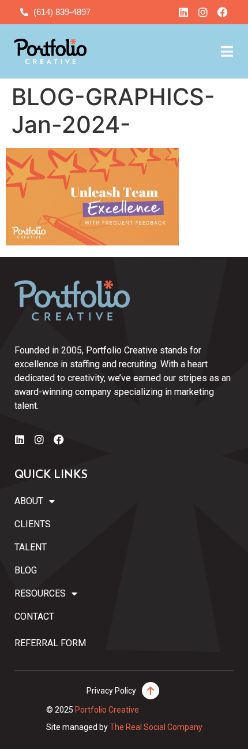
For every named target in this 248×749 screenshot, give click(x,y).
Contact (34, 616)
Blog (25, 570)
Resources (40, 593)
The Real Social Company (156, 727)
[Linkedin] (183, 12)
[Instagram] (203, 12)
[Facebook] (222, 12)
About (28, 500)
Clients (32, 524)
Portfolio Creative (107, 709)
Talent (30, 547)
